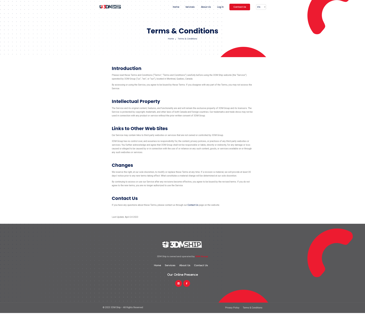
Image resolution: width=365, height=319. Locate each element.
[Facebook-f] (186, 283)
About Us (206, 6)
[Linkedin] (178, 283)
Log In (220, 6)
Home (176, 6)
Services (190, 6)
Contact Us (239, 6)
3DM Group (201, 256)
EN (258, 7)
